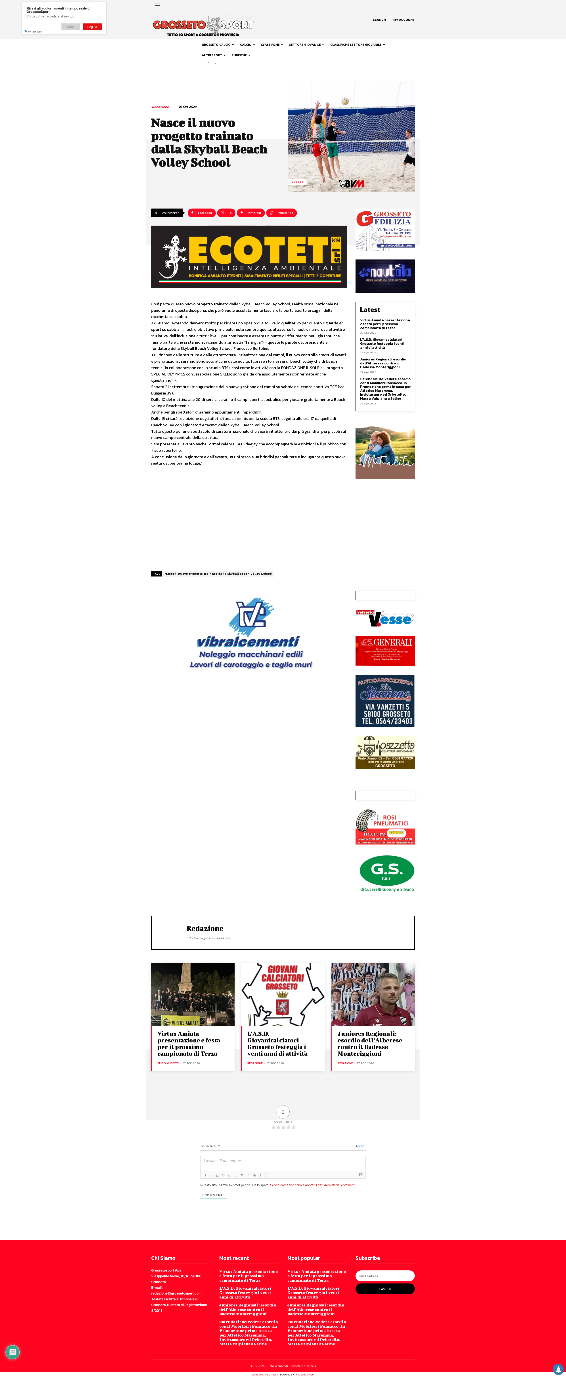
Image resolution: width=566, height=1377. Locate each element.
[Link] (254, 1175)
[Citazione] (242, 1175)
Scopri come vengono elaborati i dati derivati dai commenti (312, 1185)
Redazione (160, 107)
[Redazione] (169, 932)
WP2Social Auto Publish (265, 1374)
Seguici (92, 27)
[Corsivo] (211, 1175)
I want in (385, 1289)
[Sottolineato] (217, 1175)
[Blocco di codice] (248, 1175)
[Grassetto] (205, 1175)
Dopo (71, 27)
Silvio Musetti (168, 1063)
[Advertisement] (249, 517)
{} (260, 1174)
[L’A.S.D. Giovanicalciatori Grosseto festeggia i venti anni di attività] (283, 994)
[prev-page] (208, 63)
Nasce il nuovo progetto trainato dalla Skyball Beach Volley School (218, 573)
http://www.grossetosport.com (208, 937)
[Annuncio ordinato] (229, 1175)
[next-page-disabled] (215, 63)
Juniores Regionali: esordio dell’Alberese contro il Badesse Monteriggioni (383, 363)
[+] (266, 1174)
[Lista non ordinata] (236, 1175)
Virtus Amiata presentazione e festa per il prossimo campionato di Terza (385, 323)
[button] (379, 20)
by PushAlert (35, 31)
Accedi (359, 1146)
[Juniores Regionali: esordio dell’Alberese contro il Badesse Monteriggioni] (373, 994)
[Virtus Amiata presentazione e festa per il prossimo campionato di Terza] (193, 994)
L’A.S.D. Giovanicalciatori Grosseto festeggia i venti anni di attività (382, 343)
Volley (297, 182)
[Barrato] (223, 1175)
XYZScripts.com (305, 1374)
